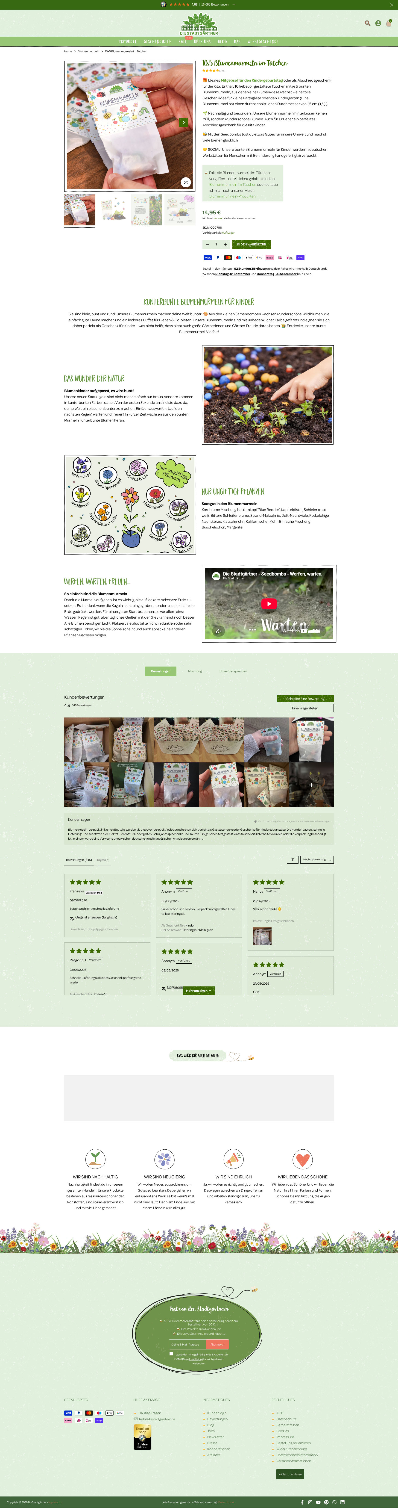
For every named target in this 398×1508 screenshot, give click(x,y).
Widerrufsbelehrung (291, 1448)
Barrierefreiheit (287, 1424)
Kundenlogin (217, 1413)
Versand (218, 218)
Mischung (195, 671)
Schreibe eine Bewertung (305, 698)
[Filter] (292, 860)
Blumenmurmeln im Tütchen (232, 184)
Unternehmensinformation (297, 1454)
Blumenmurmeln (88, 51)
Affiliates (213, 1454)
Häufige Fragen (149, 1413)
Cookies (282, 1430)
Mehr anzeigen (197, 990)
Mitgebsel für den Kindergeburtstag (252, 80)
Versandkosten (226, 1502)
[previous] (76, 122)
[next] (183, 122)
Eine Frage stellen (305, 708)
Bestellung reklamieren (293, 1442)
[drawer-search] (367, 23)
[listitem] (86, 739)
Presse (212, 1442)
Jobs (211, 1430)
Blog (210, 1424)
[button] (210, 70)
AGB (280, 1413)
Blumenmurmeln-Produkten (232, 196)
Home (68, 51)
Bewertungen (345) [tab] (79, 860)
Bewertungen (160, 671)
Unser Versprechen (233, 671)
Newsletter (215, 1436)
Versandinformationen (293, 1460)
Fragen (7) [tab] (102, 860)
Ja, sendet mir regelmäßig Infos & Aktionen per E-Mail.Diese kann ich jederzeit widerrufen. (201, 1359)
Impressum (285, 1436)
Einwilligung (196, 1359)
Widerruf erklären (290, 1474)
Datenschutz (286, 1419)
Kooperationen (218, 1448)
